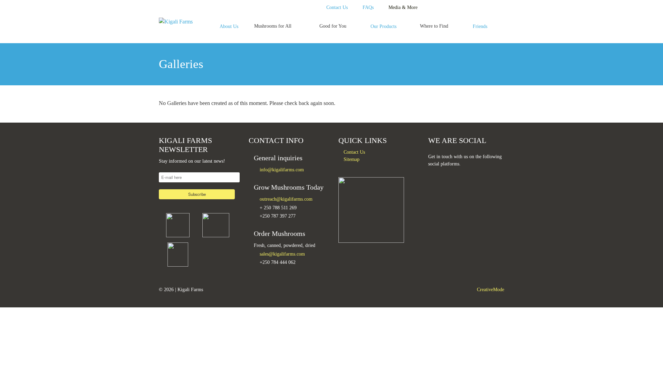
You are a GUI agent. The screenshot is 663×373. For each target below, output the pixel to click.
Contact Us (337, 7)
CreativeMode (490, 289)
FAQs (368, 7)
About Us (229, 26)
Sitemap (351, 159)
